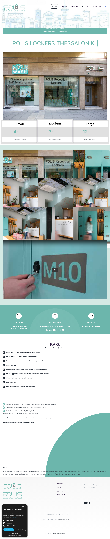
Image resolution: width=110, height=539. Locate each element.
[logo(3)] (12, 491)
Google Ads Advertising (59, 533)
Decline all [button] (20, 529)
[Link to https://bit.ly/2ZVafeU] (19, 316)
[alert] (15, 520)
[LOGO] (15, 4)
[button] (14, 533)
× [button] (25, 506)
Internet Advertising (63, 519)
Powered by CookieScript (14, 535)
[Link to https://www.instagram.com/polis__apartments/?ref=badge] (88, 503)
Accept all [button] (8, 529)
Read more (15, 517)
